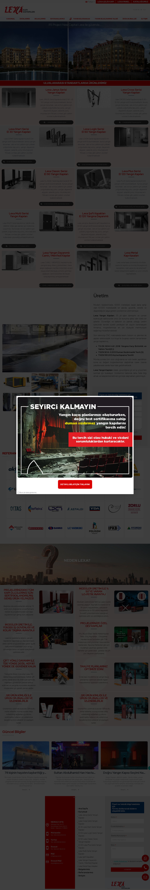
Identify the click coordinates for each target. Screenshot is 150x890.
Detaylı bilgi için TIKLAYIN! (75, 484)
